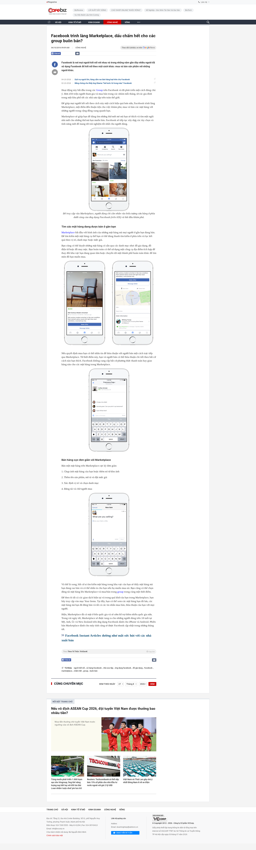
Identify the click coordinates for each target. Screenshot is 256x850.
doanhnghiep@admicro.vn (127, 827)
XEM (152, 684)
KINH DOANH (94, 22)
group (120, 591)
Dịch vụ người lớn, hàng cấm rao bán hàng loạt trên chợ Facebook (102, 79)
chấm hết (78, 671)
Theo (109, 651)
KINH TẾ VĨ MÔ (74, 22)
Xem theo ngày (107, 684)
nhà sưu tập (108, 668)
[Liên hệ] (77, 53)
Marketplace (68, 232)
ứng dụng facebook (123, 668)
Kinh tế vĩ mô (78, 809)
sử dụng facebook (94, 668)
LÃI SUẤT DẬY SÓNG (97, 10)
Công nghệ (80, 48)
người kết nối (79, 668)
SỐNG (127, 22)
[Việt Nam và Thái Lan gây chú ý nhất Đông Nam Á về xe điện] (139, 766)
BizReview (79, 10)
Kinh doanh (94, 809)
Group (99, 90)
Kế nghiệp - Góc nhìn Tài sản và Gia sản (163, 10)
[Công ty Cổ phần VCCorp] (159, 818)
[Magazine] (52, 2)
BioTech (188, 10)
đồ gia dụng (138, 668)
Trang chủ (52, 809)
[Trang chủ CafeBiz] (49, 22)
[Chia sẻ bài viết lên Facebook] (55, 64)
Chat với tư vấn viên (124, 833)
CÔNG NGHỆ (112, 22)
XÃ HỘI (58, 22)
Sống (122, 809)
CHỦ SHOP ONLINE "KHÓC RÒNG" (126, 10)
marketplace (67, 671)
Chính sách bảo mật (55, 835)
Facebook (148, 668)
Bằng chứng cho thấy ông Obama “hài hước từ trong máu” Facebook (103, 83)
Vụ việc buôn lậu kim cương (87, 15)
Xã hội (64, 809)
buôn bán (93, 671)
